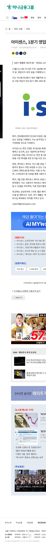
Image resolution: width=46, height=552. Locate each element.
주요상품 (19, 522)
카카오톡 (13, 53)
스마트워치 (33, 269)
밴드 (24, 53)
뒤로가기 (18, 298)
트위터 (20, 53)
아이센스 (20, 269)
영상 (22, 17)
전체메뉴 (7, 17)
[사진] (26, 419)
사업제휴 (30, 522)
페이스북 (17, 53)
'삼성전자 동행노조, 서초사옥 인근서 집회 (30, 487)
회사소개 (8, 522)
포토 (32, 17)
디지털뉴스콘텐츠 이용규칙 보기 (27, 290)
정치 (39, 17)
